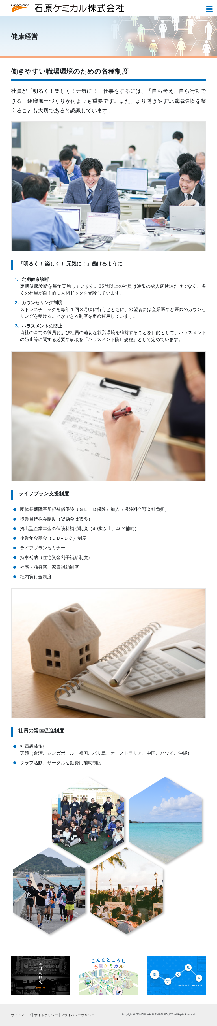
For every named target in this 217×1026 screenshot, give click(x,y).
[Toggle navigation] (209, 9)
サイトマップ (21, 1015)
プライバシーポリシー (78, 1015)
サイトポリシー (46, 1015)
